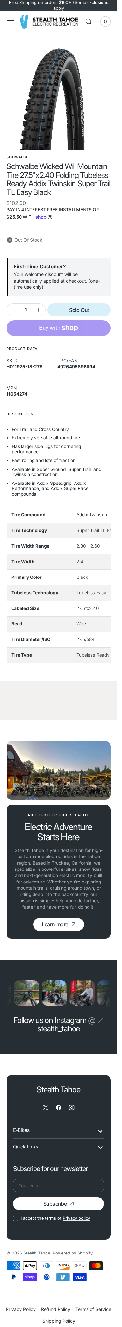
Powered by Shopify (73, 1251)
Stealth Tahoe (36, 1251)
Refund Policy (55, 1308)
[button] (10, 21)
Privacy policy (76, 1216)
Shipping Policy (58, 1319)
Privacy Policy (21, 1308)
